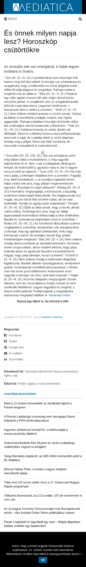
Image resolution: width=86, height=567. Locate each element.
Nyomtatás (15, 359)
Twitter (12, 341)
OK (43, 560)
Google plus (16, 347)
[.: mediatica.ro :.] (43, 12)
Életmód (57, 317)
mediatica (46, 317)
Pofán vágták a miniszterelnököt (39, 383)
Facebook (15, 335)
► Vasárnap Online (57, 295)
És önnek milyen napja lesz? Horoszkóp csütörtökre (40, 41)
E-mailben (15, 353)
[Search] (80, 19)
